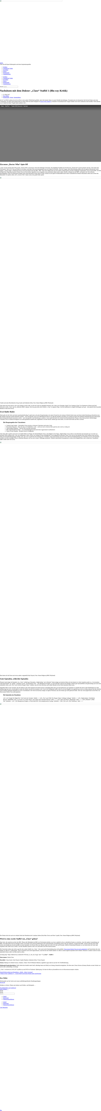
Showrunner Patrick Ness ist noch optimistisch (75, 949)
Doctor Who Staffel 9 (45, 101)
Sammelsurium (7, 74)
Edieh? (5, 996)
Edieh (1, 63)
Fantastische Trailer (8, 68)
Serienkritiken (17, 97)
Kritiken (5, 67)
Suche (1, 86)
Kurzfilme (5, 70)
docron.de (2, 982)
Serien (11, 97)
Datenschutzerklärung (8, 999)
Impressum (6, 998)
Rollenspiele (6, 72)
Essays (5, 71)
